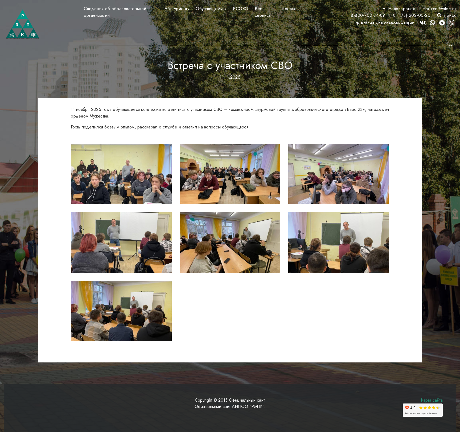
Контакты (290, 9)
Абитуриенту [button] (177, 9)
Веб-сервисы (263, 12)
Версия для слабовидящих (387, 23)
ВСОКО (240, 9)
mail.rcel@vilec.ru (439, 9)
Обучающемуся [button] (211, 9)
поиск (449, 15)
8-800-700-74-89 (368, 15)
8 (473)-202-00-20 (412, 15)
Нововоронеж (402, 9)
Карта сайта (432, 400)
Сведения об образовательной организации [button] (115, 12)
